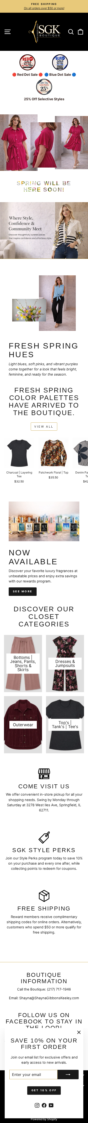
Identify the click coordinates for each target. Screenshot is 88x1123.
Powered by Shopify (44, 1119)
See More (22, 591)
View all (44, 426)
